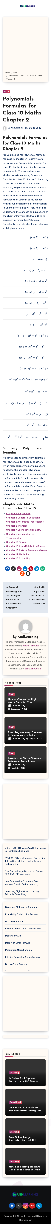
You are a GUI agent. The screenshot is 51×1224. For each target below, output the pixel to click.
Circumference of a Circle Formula (23, 928)
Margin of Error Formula (17, 943)
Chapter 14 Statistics (17, 554)
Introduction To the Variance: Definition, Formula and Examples (25, 761)
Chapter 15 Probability (18, 558)
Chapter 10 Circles (16, 542)
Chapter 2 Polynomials (18, 513)
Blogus (40, 1216)
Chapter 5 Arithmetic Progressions (25, 521)
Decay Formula (13, 935)
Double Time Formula (16, 964)
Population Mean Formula (18, 950)
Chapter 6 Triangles (16, 525)
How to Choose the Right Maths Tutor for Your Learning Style (23, 702)
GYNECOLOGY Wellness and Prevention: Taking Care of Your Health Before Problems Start (25, 861)
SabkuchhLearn (33, 668)
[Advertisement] (25, 44)
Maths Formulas (31, 645)
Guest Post (15, 1102)
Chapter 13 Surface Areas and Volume (26, 550)
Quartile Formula (14, 921)
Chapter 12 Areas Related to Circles (25, 546)
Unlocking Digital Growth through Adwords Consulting (22, 893)
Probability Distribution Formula (21, 914)
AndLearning (17, 128)
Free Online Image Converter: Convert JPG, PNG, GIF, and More (24, 872)
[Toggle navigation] (5, 7)
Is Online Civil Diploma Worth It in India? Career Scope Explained (25, 849)
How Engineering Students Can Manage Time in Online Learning (21, 883)
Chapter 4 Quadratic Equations (23, 517)
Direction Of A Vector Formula (21, 907)
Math (6, 91)
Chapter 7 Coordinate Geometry (23, 529)
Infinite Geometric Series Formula (23, 957)
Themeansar (25, 1220)
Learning (14, 1073)
